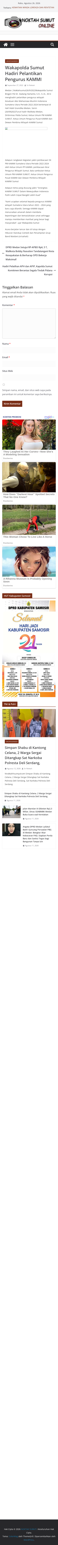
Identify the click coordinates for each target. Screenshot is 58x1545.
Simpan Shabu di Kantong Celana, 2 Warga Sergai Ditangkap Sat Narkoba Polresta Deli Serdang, (25, 755)
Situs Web (7, 371)
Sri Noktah (31, 85)
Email (6, 357)
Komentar (8, 305)
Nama (6, 343)
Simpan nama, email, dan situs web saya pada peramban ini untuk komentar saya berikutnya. (27, 392)
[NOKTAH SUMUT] (5, 44)
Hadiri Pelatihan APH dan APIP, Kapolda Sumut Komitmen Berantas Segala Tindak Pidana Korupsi (27, 270)
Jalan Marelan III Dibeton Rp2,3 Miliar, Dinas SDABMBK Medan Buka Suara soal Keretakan (37, 811)
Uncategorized (12, 61)
